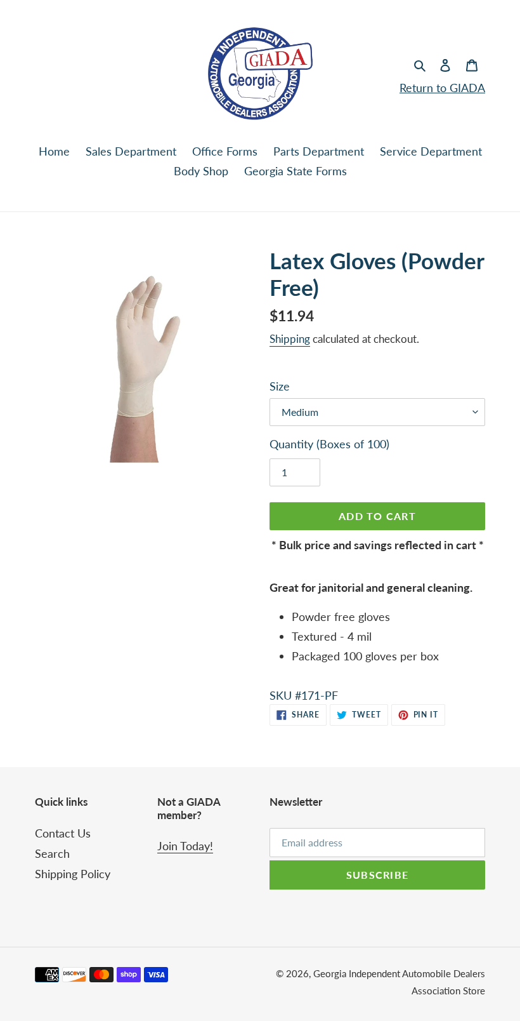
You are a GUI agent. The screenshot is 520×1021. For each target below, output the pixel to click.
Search (52, 853)
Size (280, 386)
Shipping (290, 338)
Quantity (329, 444)
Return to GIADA (442, 88)
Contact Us (63, 833)
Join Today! (185, 846)
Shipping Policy (72, 874)
